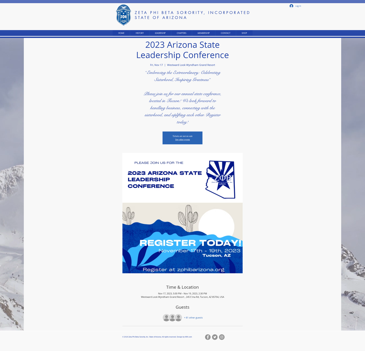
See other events (182, 139)
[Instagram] (222, 337)
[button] (139, 33)
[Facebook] (208, 337)
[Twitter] (215, 337)
